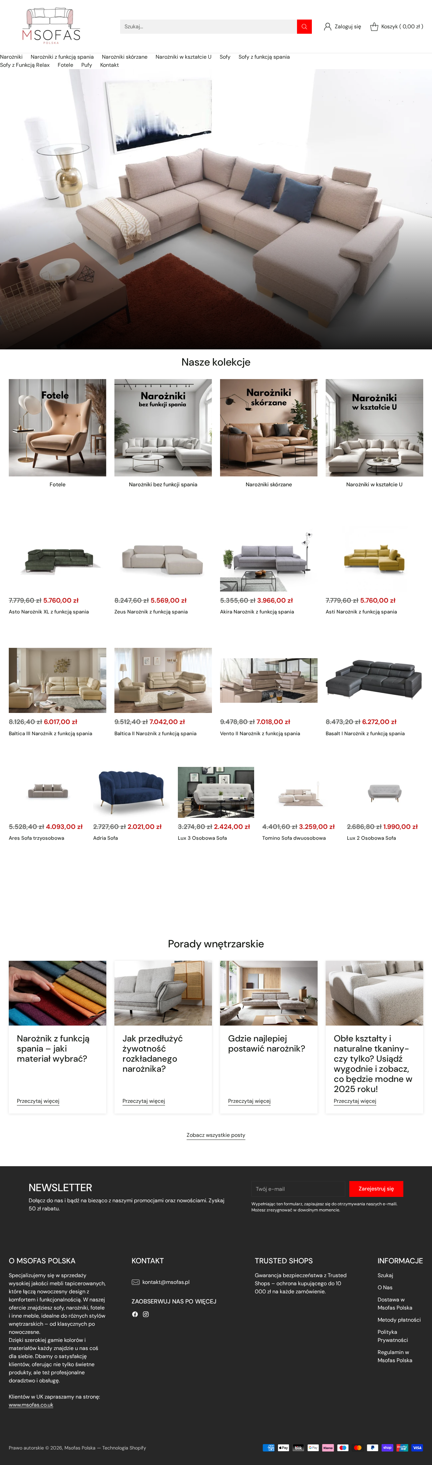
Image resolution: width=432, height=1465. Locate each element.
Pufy (86, 64)
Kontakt (109, 64)
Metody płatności (399, 1319)
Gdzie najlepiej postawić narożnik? (266, 1043)
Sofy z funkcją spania (264, 56)
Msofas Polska (80, 1448)
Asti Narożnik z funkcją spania (361, 611)
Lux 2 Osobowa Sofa (371, 838)
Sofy (225, 56)
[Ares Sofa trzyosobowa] (47, 792)
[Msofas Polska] (51, 26)
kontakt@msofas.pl (166, 1282)
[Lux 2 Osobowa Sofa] (385, 792)
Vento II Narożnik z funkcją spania (260, 733)
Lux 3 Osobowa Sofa (202, 838)
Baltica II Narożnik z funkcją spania (155, 733)
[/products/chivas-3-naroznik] (216, 209)
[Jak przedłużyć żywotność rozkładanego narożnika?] (163, 993)
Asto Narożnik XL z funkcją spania (49, 611)
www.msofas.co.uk (31, 1404)
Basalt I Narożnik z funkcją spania (365, 733)
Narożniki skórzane (124, 56)
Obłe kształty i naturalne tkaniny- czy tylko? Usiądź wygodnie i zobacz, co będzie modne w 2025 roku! (373, 1063)
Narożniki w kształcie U (184, 56)
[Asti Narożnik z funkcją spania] (374, 559)
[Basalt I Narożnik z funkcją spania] (374, 680)
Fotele (65, 64)
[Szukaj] (304, 27)
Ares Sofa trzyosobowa (36, 838)
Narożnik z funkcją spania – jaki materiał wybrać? (53, 1048)
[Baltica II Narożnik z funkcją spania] (163, 680)
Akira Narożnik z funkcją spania (257, 611)
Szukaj (385, 1275)
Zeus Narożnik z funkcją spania (151, 611)
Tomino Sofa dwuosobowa (294, 838)
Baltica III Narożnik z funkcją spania (50, 733)
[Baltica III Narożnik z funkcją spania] (57, 680)
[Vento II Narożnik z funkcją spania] (269, 680)
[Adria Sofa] (131, 792)
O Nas (385, 1287)
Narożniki (11, 56)
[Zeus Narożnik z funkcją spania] (163, 559)
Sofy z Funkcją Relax (25, 64)
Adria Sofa (105, 838)
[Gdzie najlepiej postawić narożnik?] (269, 993)
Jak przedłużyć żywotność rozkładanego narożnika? (153, 1053)
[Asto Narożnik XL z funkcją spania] (57, 559)
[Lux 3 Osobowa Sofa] (216, 792)
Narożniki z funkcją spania (62, 56)
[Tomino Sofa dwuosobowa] (300, 792)
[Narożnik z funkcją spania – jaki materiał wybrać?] (57, 993)
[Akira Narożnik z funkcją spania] (269, 559)
